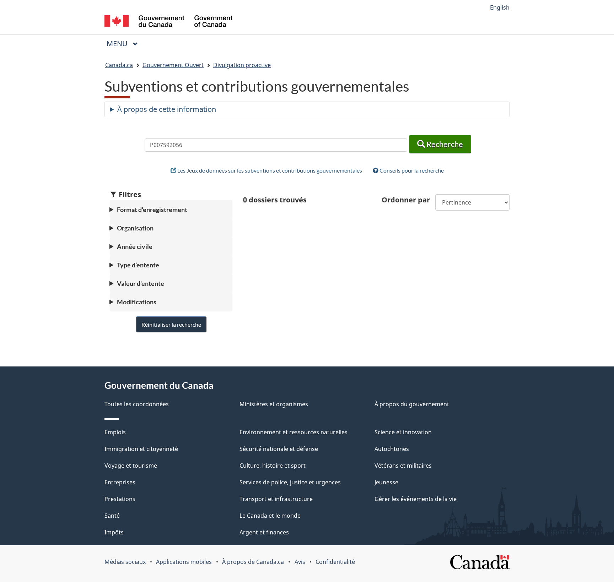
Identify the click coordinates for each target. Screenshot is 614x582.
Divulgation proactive (242, 65)
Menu (125, 43)
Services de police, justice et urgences (290, 482)
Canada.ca (119, 65)
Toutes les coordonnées (136, 404)
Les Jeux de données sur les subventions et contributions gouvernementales (269, 170)
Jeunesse (386, 482)
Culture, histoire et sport (272, 465)
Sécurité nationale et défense (278, 449)
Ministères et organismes (273, 404)
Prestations (119, 499)
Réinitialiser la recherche (171, 324)
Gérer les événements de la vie (416, 499)
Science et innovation (403, 432)
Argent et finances (264, 532)
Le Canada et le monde (270, 516)
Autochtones (392, 449)
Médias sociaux (125, 562)
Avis (300, 562)
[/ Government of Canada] (168, 22)
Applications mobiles (184, 562)
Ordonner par (406, 200)
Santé (112, 516)
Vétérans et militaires (403, 465)
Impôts (114, 532)
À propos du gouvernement (412, 404)
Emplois (115, 432)
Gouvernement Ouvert (173, 65)
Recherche (444, 144)
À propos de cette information (166, 109)
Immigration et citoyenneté (141, 449)
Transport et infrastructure (276, 499)
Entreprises (119, 482)
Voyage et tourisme (130, 465)
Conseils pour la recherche (411, 170)
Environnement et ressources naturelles (293, 432)
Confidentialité (335, 562)
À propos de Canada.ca (253, 562)
